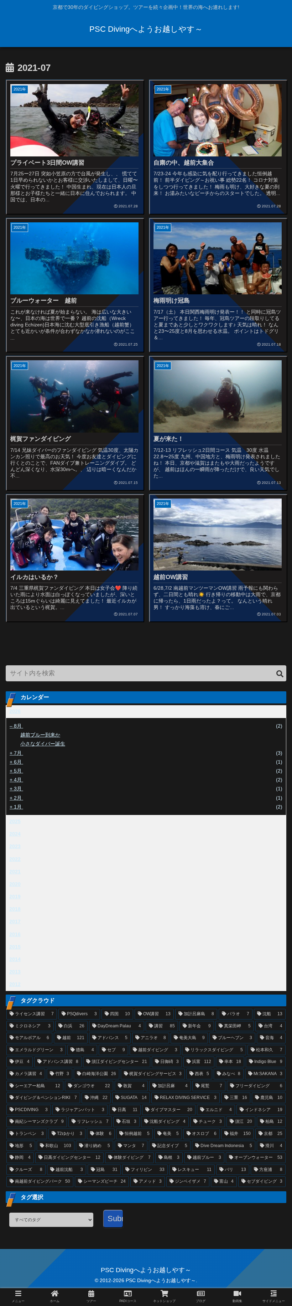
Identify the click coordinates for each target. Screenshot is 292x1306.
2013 (15, 972)
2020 (15, 884)
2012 (15, 984)
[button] (279, 674)
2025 (15, 821)
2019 (15, 896)
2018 (15, 909)
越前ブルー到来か (40, 735)
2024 (15, 834)
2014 (15, 959)
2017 (15, 921)
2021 (15, 871)
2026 (15, 711)
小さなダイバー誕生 (42, 744)
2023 (15, 846)
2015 (15, 947)
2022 (15, 859)
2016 (15, 934)
